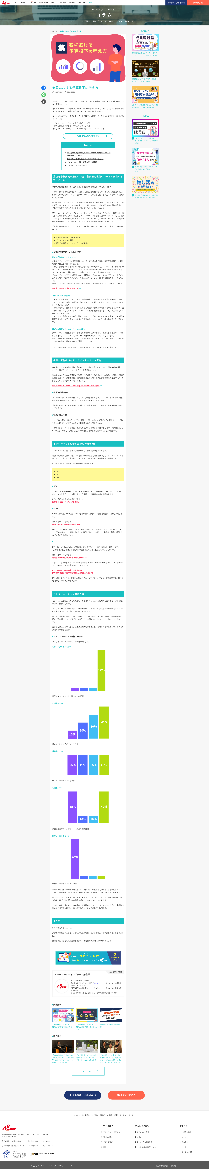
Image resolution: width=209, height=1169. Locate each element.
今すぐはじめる (198, 3)
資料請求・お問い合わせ (176, 3)
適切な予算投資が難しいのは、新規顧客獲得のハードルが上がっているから (88, 154)
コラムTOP (86, 1071)
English (47, 1141)
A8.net (96, 983)
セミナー (72, 2)
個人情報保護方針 (162, 1166)
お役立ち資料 (81, 2)
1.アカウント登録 (143, 1132)
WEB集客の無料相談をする (88, 136)
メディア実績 (108, 1142)
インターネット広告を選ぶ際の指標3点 (82, 162)
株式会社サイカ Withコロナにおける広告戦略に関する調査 (75, 386)
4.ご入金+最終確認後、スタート (148, 1147)
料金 (52, 2)
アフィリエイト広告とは (111, 1132)
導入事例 (33, 2)
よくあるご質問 (61, 2)
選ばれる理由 (108, 1137)
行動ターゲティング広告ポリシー (42, 1146)
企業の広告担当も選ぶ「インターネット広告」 (85, 159)
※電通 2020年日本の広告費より (65, 288)
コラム (90, 2)
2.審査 (139, 1137)
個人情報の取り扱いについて (14, 1146)
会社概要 (173, 1166)
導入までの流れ (43, 2)
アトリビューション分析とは (78, 165)
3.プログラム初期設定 (144, 1142)
